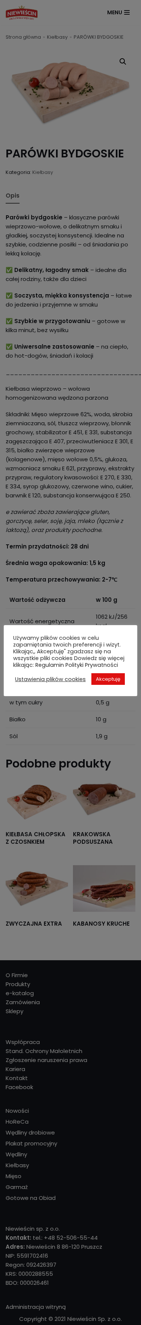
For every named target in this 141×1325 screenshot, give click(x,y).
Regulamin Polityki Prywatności (76, 665)
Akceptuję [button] (108, 679)
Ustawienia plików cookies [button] (50, 679)
